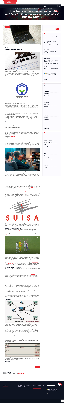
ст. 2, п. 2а (13, 136)
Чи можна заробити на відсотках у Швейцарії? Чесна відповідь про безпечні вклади (51, 38)
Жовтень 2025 (46, 95)
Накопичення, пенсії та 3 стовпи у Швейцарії (50, 42)
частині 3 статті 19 (12, 272)
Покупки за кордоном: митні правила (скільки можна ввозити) (50, 52)
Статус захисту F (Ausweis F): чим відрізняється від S (50, 49)
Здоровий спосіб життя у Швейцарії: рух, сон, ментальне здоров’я (51, 45)
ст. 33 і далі (33, 274)
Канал (53, 394)
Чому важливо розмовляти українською (50, 75)
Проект (10, 6)
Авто (45, 136)
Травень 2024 (46, 108)
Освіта (45, 163)
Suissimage (24, 191)
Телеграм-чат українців (9, 363)
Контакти (20, 6)
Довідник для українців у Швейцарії (34, 6)
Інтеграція (46, 155)
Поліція (45, 167)
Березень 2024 (46, 113)
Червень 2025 (46, 104)
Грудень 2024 (46, 106)
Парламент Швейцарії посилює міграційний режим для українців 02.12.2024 (51, 65)
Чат (49, 394)
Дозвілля (8, 27)
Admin (45, 63)
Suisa (15, 191)
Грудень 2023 (46, 117)
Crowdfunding (5, 386)
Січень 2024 (46, 115)
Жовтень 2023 (46, 122)
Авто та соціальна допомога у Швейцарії (51, 61)
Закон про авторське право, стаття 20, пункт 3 (25, 187)
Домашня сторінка (15, 8)
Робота (45, 169)
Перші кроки (46, 165)
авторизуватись (21, 373)
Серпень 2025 (46, 100)
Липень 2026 (46, 87)
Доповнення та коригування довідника (51, 149)
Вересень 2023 (46, 124)
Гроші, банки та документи (49, 140)
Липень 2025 (46, 102)
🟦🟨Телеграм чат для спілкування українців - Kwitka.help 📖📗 (50, 74)
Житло (45, 151)
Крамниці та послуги (47, 157)
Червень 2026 (46, 89)
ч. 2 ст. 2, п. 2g (15, 139)
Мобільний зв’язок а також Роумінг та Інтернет (50, 160)
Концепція (6, 6)
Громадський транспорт (48, 138)
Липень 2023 (46, 128)
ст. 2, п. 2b (21, 137)
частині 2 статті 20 (19, 272)
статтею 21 (7, 234)
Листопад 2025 (46, 93)
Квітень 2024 (46, 111)
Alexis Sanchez (46, 68)
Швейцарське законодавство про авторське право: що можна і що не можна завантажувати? (35, 8)
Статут (25, 6)
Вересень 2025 (46, 98)
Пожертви (16, 6)
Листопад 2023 (46, 119)
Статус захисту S (47, 174)
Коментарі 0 (37, 367)
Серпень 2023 (46, 126)
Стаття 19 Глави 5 (8, 141)
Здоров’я (45, 153)
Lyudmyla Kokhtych (47, 60)
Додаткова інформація (48, 142)
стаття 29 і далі (7, 277)
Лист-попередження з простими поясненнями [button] (13, 127)
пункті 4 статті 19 (20, 230)
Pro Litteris (32, 190)
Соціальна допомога (47, 172)
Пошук (45, 27)
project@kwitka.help (37, 388)
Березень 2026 (46, 91)
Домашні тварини (47, 146)
